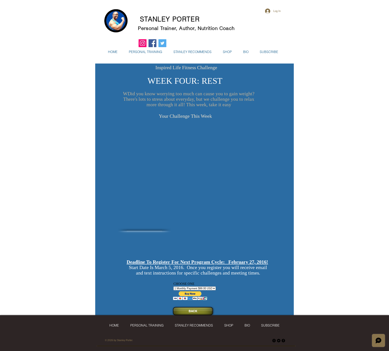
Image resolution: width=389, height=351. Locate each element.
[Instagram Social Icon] (142, 43)
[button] (227, 52)
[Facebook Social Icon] (152, 43)
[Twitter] (278, 340)
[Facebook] (283, 340)
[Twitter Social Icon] (162, 43)
